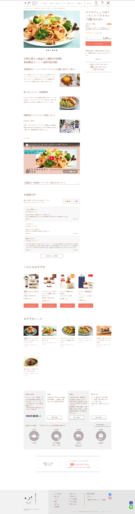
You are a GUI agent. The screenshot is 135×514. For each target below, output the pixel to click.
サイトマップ (74, 511)
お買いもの (88, 3)
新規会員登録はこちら (102, 425)
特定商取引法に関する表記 (84, 511)
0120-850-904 (100, 67)
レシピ (63, 3)
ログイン (89, 497)
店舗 (55, 501)
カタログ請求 (73, 501)
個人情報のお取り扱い (95, 511)
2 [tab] (48, 50)
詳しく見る (55, 417)
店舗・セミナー (71, 3)
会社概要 (56, 507)
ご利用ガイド (80, 3)
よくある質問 (73, 499)
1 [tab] (46, 50)
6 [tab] (56, 50)
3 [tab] (50, 50)
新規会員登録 (90, 494)
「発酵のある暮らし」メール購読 (96, 500)
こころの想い (44, 3)
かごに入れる (98, 43)
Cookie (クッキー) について (106, 511)
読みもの (58, 3)
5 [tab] (54, 50)
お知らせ (52, 3)
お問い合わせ (73, 504)
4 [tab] (52, 50)
